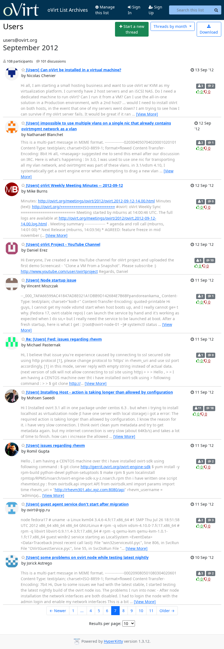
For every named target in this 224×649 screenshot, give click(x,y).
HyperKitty (113, 641)
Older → (167, 610)
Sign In (134, 9)
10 (141, 610)
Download (209, 32)
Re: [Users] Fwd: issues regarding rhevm (63, 339)
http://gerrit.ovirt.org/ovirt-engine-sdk (116, 466)
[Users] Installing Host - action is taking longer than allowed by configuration (99, 392)
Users (13, 26)
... (82, 610)
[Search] (216, 10)
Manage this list (105, 9)
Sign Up (155, 9)
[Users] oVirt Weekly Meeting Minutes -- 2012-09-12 (74, 185)
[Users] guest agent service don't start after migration (77, 504)
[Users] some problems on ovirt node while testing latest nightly (87, 557)
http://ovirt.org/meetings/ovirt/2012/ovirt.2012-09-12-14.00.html (96, 200)
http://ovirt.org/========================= (73, 206)
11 (151, 610)
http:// (75, 383)
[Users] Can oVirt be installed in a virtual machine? (73, 69)
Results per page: (105, 623)
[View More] (147, 114)
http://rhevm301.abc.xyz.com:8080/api (90, 489)
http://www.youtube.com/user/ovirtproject (59, 271)
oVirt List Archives (68, 10)
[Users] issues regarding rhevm (55, 445)
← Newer (57, 610)
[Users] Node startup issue (50, 280)
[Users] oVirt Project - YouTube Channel (62, 244)
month (171, 26)
